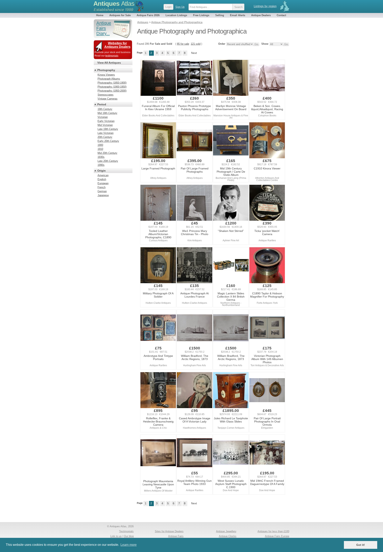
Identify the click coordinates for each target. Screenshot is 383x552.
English (102, 179)
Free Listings (201, 15)
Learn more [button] (128, 544)
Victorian (103, 117)
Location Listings (176, 15)
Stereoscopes (106, 94)
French (102, 187)
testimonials (111, 55)
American (103, 175)
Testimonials (126, 531)
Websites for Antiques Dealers (117, 45)
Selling (219, 15)
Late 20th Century (108, 160)
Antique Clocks (227, 536)
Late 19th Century (108, 129)
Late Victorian (106, 133)
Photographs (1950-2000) (112, 90)
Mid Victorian (105, 125)
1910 (100, 148)
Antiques (113, 3)
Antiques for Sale (120, 15)
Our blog (129, 536)
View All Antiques (109, 62)
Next (194, 52)
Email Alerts (237, 15)
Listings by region (265, 6)
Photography (106, 70)
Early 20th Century (108, 140)
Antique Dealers (261, 15)
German (102, 191)
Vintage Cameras (107, 98)
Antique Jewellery (226, 531)
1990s (101, 164)
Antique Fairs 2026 (148, 15)
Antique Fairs (176, 536)
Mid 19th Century (107, 113)
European (103, 183)
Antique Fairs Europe (277, 536)
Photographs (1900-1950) (112, 86)
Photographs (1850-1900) (112, 82)
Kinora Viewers (106, 74)
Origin (101, 170)
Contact (281, 15)
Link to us (116, 536)
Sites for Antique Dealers (169, 531)
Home (99, 15)
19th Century (105, 109)
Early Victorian (106, 121)
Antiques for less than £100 (273, 531)
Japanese (103, 195)
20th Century (105, 137)
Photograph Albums (109, 78)
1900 (100, 144)
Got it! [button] (360, 544)
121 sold (195, 43)
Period (101, 104)
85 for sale (183, 43)
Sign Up (180, 6)
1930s (101, 156)
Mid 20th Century (107, 152)
